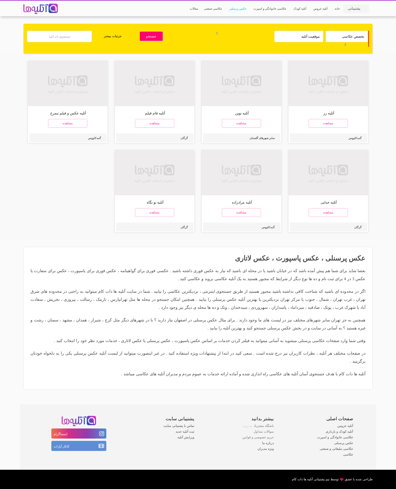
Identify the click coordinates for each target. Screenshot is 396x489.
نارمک (101, 299)
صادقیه (314, 307)
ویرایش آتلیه (185, 437)
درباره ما (268, 443)
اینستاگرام (60, 434)
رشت (39, 320)
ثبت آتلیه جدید (185, 431)
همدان (81, 320)
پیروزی (70, 299)
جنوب (310, 299)
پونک (327, 307)
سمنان (52, 320)
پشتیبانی (354, 8)
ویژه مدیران (266, 448)
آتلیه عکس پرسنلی (228, 299)
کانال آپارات (61, 446)
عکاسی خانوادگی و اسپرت (335, 437)
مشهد (67, 320)
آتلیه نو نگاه (155, 202)
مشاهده (328, 123)
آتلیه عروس (345, 426)
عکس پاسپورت (297, 258)
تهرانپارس (118, 299)
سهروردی (259, 307)
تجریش (53, 299)
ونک (223, 307)
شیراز (96, 320)
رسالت (86, 299)
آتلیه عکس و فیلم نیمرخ (68, 113)
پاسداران (278, 307)
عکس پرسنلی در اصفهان (195, 320)
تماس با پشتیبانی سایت (178, 426)
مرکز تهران (290, 299)
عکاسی (348, 454)
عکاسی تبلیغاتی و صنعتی (336, 448)
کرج (108, 320)
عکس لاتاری (252, 258)
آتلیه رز (328, 113)
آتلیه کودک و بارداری (339, 431)
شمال (324, 299)
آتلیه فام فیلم (155, 113)
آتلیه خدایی (329, 202)
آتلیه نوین (242, 113)
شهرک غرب (345, 307)
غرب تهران (342, 299)
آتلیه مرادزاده (242, 202)
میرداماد (297, 307)
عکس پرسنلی (345, 258)
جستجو (151, 36)
